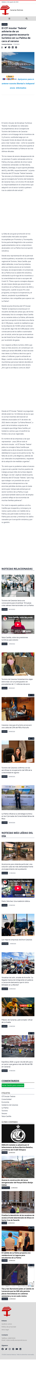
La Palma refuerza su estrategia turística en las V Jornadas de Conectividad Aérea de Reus (18, 816)
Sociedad (4, 1152)
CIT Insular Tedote (8, 1096)
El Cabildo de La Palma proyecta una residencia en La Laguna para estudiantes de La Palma (16, 1255)
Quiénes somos (7, 1324)
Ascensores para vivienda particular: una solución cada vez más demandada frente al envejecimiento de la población (17, 866)
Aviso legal (5, 1330)
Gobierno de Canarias (10, 1105)
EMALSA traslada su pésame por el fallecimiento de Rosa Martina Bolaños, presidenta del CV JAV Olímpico (17, 1147)
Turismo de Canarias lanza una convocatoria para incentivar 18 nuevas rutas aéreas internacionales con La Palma (18, 602)
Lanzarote (5, 989)
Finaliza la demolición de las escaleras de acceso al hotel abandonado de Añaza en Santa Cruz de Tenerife (18, 1217)
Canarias (4, 644)
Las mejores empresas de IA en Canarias (17, 940)
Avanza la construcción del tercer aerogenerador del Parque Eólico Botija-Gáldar (17, 1182)
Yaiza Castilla (6, 1116)
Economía (5, 873)
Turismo (5, 1110)
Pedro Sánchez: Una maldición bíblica (16, 901)
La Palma (4, 24)
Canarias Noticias (7, 44)
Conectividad (6, 1099)
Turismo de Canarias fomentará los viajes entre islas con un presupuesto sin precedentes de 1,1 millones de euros (17, 681)
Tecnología (5, 944)
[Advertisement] (18, 110)
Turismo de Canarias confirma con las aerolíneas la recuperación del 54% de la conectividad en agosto (17, 770)
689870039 (11, 1338)
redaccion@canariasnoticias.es (16, 1340)
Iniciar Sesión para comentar (13, 1085)
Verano (4, 1113)
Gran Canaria (6, 1188)
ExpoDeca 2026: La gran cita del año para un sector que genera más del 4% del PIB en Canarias (17, 1064)
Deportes (4, 1071)
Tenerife (4, 1223)
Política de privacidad (9, 1327)
